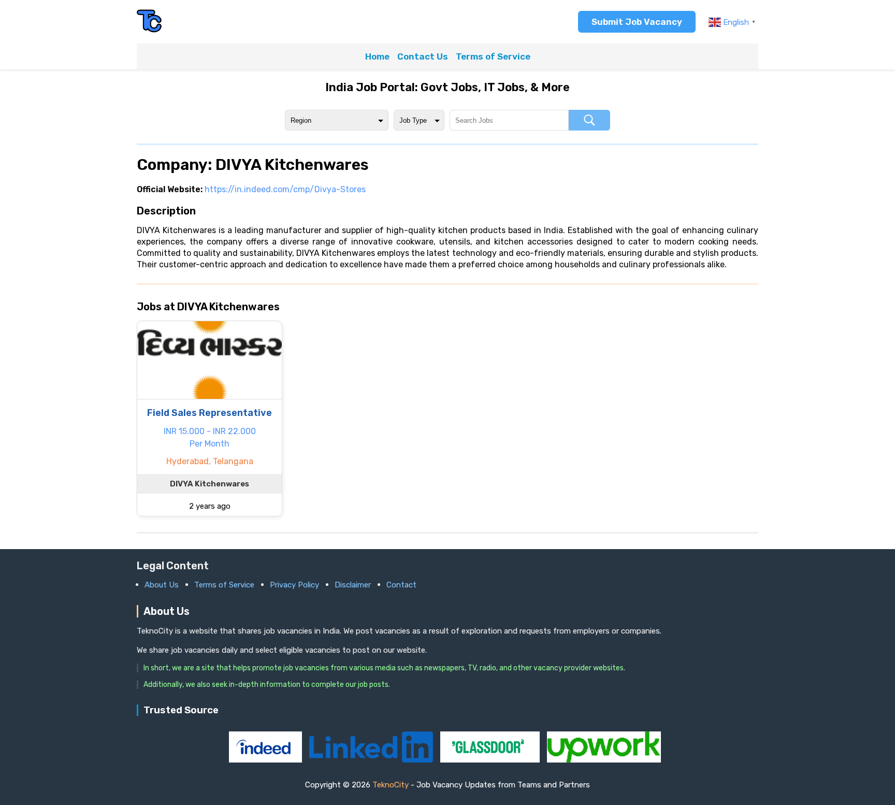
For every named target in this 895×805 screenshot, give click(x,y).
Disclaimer (353, 585)
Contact (401, 585)
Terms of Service (493, 56)
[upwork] (604, 760)
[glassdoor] (491, 760)
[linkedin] (372, 760)
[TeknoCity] (150, 31)
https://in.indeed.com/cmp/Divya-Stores (285, 189)
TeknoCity (390, 784)
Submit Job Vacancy (636, 22)
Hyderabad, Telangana (209, 461)
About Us (162, 585)
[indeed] (266, 760)
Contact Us (422, 56)
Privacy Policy (294, 585)
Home (377, 56)
